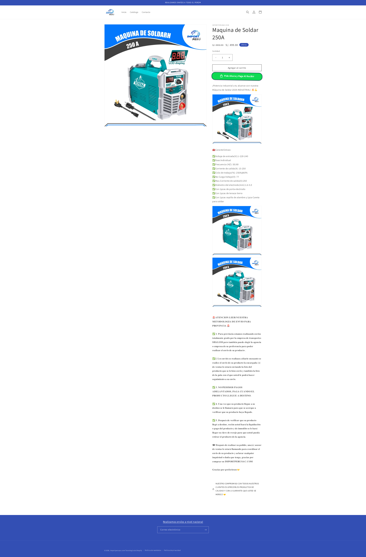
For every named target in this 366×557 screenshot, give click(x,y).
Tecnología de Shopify (133, 550)
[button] (247, 12)
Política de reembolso (153, 550)
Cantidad (216, 51)
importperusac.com (117, 550)
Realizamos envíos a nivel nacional (183, 521)
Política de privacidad (172, 550)
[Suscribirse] (205, 529)
